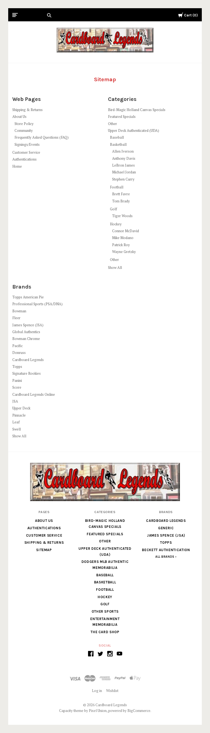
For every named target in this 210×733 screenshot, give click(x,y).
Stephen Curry (123, 179)
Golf (113, 208)
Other (112, 123)
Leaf (16, 422)
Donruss (19, 352)
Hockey (116, 224)
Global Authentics (26, 331)
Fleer (16, 317)
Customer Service (26, 152)
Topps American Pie (28, 297)
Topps (17, 366)
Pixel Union (98, 710)
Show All (115, 267)
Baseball (117, 137)
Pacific (17, 345)
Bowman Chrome (26, 338)
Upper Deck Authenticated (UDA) (133, 130)
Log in (97, 690)
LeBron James (123, 165)
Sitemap (44, 550)
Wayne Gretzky (124, 251)
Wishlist (112, 690)
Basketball (118, 144)
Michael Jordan (124, 172)
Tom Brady (121, 201)
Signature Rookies (26, 373)
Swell (16, 429)
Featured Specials (122, 116)
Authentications (24, 159)
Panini (17, 380)
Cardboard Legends (28, 359)
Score (16, 387)
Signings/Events (27, 144)
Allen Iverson (123, 151)
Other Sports (105, 611)
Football (116, 187)
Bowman (19, 311)
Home (17, 166)
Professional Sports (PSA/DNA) (37, 303)
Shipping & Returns (27, 109)
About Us (19, 116)
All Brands (164, 557)
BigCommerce (138, 710)
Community (23, 130)
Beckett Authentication (166, 550)
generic (166, 528)
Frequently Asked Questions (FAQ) (41, 137)
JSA (15, 401)
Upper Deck (21, 408)
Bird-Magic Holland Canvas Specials (136, 109)
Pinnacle (19, 415)
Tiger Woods (122, 215)
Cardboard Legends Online (33, 394)
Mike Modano (122, 237)
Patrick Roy (121, 244)
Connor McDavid (125, 230)
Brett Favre (121, 193)
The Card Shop (105, 632)
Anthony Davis (123, 158)
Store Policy (24, 123)
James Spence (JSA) (27, 324)
